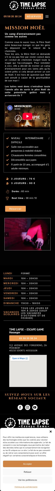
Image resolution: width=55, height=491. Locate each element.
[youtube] (35, 407)
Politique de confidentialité (26, 487)
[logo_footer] (27, 418)
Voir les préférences (27, 480)
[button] (50, 431)
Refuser (27, 472)
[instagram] (28, 407)
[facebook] (20, 407)
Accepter (27, 464)
